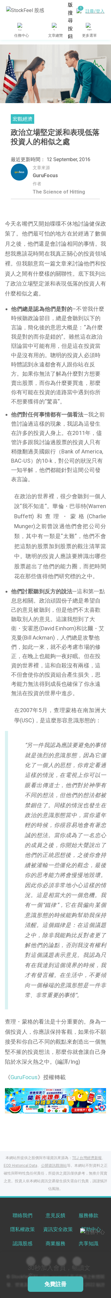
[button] (32, 1107)
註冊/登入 (95, 11)
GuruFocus (45, 175)
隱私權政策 (22, 1229)
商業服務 (55, 1243)
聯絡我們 (22, 1215)
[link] (55, 1100)
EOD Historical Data (20, 1165)
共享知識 (88, 1243)
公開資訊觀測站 (54, 1165)
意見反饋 (55, 1215)
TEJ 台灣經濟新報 (87, 1158)
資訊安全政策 (58, 1229)
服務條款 (88, 1215)
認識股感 (22, 1243)
